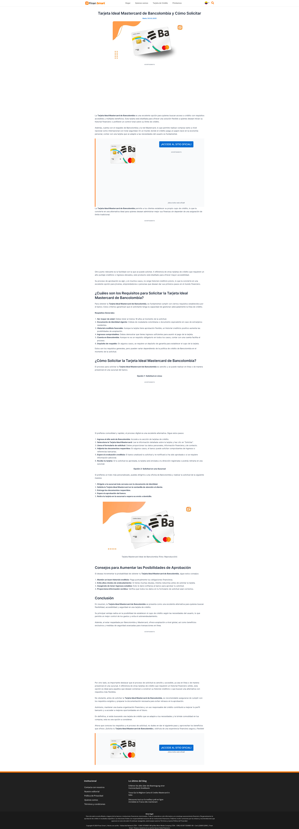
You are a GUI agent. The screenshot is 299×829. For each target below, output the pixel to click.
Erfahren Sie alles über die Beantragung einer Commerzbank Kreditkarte (146, 787)
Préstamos (177, 3)
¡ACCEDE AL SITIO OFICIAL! (176, 144)
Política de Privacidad (93, 795)
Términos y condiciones (94, 804)
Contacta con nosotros (94, 787)
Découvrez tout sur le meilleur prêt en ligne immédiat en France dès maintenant (145, 800)
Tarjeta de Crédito (160, 3)
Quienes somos (141, 3)
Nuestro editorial (91, 791)
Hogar (127, 3)
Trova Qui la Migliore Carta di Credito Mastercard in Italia (149, 793)
